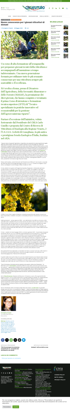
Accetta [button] (16, 407)
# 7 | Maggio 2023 (5, 19)
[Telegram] (24, 340)
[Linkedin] (56, 8)
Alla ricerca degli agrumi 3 (55, 43)
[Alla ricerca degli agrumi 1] (66, 56)
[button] (67, 8)
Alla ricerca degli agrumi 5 (55, 32)
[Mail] (11, 373)
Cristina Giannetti (55, 34)
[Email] (15, 340)
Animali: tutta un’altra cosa (39, 347)
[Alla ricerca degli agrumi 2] (66, 50)
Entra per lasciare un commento (11, 358)
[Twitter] (59, 8)
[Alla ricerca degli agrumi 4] (66, 38)
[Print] (19, 340)
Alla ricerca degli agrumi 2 (55, 49)
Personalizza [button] (6, 407)
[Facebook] (49, 8)
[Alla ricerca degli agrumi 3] (66, 44)
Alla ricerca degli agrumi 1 (55, 55)
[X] (7, 340)
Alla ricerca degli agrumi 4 (55, 37)
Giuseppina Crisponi (7, 28)
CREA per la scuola (16, 19)
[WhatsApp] (11, 340)
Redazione (53, 28)
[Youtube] (63, 8)
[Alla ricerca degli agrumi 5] (66, 33)
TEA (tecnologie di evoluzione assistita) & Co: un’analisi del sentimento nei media (10, 348)
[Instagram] (52, 8)
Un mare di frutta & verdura (56, 26)
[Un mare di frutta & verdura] (66, 27)
